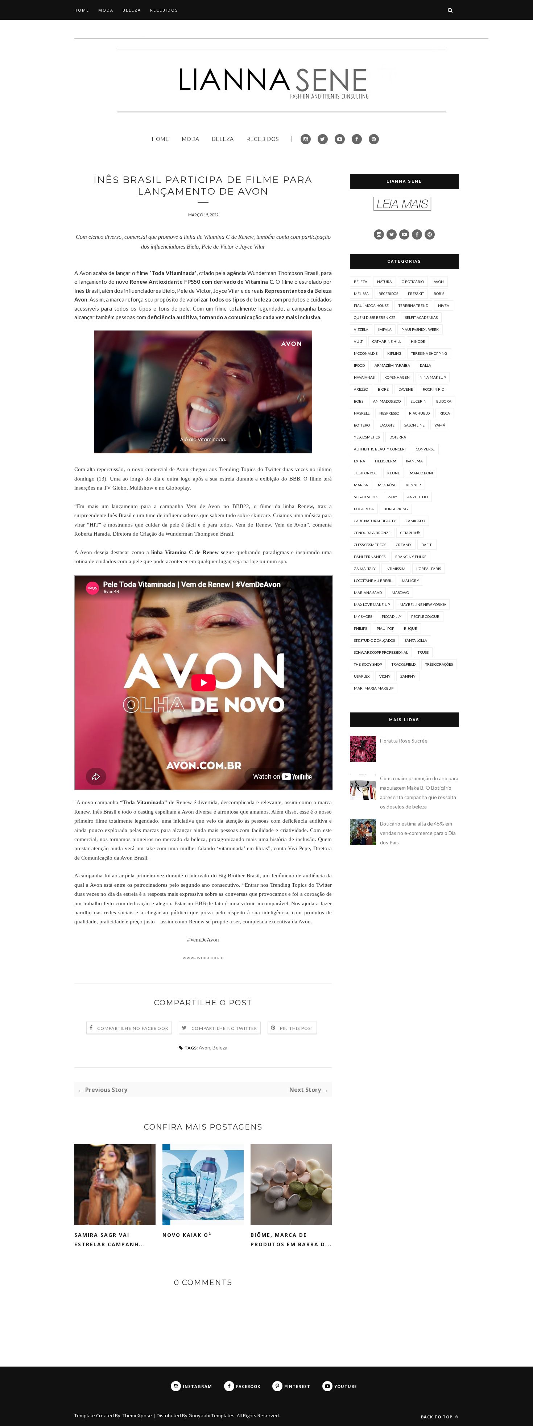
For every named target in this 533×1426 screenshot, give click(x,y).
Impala (385, 329)
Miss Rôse (387, 485)
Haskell (361, 413)
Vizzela (361, 329)
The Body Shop (368, 664)
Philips (360, 628)
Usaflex (361, 676)
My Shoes (363, 616)
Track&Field (404, 664)
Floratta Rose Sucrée (403, 740)
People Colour (425, 616)
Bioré (383, 389)
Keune (393, 473)
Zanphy (408, 676)
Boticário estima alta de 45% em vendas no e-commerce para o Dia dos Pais (418, 832)
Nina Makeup (433, 377)
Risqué (410, 628)
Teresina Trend (413, 305)
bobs (358, 401)
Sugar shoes (366, 497)
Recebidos (388, 293)
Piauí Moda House (371, 305)
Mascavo (400, 592)
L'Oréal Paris (428, 568)
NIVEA (443, 305)
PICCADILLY (391, 616)
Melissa (361, 293)
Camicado (415, 521)
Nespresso (389, 413)
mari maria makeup (373, 688)
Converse (425, 449)
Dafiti (427, 544)
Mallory (410, 580)
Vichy (385, 676)
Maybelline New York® (423, 604)
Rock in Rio (433, 389)
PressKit (416, 293)
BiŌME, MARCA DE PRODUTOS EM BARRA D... (291, 1239)
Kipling (394, 353)
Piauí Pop (385, 628)
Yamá (439, 425)
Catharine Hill (386, 341)
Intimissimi (395, 568)
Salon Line (414, 425)
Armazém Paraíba (392, 365)
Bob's (439, 293)
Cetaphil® (410, 533)
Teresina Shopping (429, 353)
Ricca (444, 413)
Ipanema (414, 461)
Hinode (418, 341)
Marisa (361, 485)
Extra (359, 461)
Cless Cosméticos (370, 544)
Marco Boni (421, 473)
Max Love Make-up (372, 604)
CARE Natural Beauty (375, 521)
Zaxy (392, 497)
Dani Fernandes (369, 556)
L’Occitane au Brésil (373, 580)
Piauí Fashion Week (420, 329)
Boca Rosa (364, 509)
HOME (81, 10)
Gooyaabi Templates (212, 1415)
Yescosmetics (367, 437)
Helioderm (385, 461)
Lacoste (387, 425)
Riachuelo (419, 413)
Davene (405, 389)
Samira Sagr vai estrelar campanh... (109, 1239)
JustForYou (365, 473)
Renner (413, 485)
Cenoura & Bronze (372, 533)
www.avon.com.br (203, 957)
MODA (105, 10)
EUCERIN (418, 401)
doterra (397, 437)
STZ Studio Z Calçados (374, 640)
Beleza (219, 1047)
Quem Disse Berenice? (374, 317)
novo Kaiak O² (186, 1234)
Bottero (362, 425)
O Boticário (413, 281)
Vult (358, 341)
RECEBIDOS (164, 10)
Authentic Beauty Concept (380, 449)
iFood (359, 365)
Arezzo (361, 389)
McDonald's (365, 353)
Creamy (404, 544)
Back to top (437, 1416)
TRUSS (423, 652)
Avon (204, 1047)
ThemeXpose (137, 1415)
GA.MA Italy (365, 568)
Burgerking (396, 509)
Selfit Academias (421, 317)
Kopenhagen (397, 377)
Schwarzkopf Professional (381, 652)
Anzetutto (417, 497)
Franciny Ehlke (410, 556)
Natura (384, 281)
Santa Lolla (416, 640)
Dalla (425, 365)
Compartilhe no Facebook (133, 1028)
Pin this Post (297, 1028)
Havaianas (364, 377)
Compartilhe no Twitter (224, 1028)
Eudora (443, 401)
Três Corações (439, 664)
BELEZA (132, 10)
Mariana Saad (368, 592)
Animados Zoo (387, 401)
